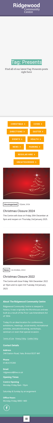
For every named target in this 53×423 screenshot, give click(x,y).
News (16, 147)
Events (16, 139)
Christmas (17, 124)
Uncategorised (25, 162)
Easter (37, 131)
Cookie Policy (32, 338)
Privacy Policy (20, 338)
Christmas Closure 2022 (19, 276)
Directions (16, 131)
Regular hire (25, 154)
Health (35, 139)
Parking (33, 147)
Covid (37, 124)
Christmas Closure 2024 (19, 211)
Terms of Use (8, 338)
